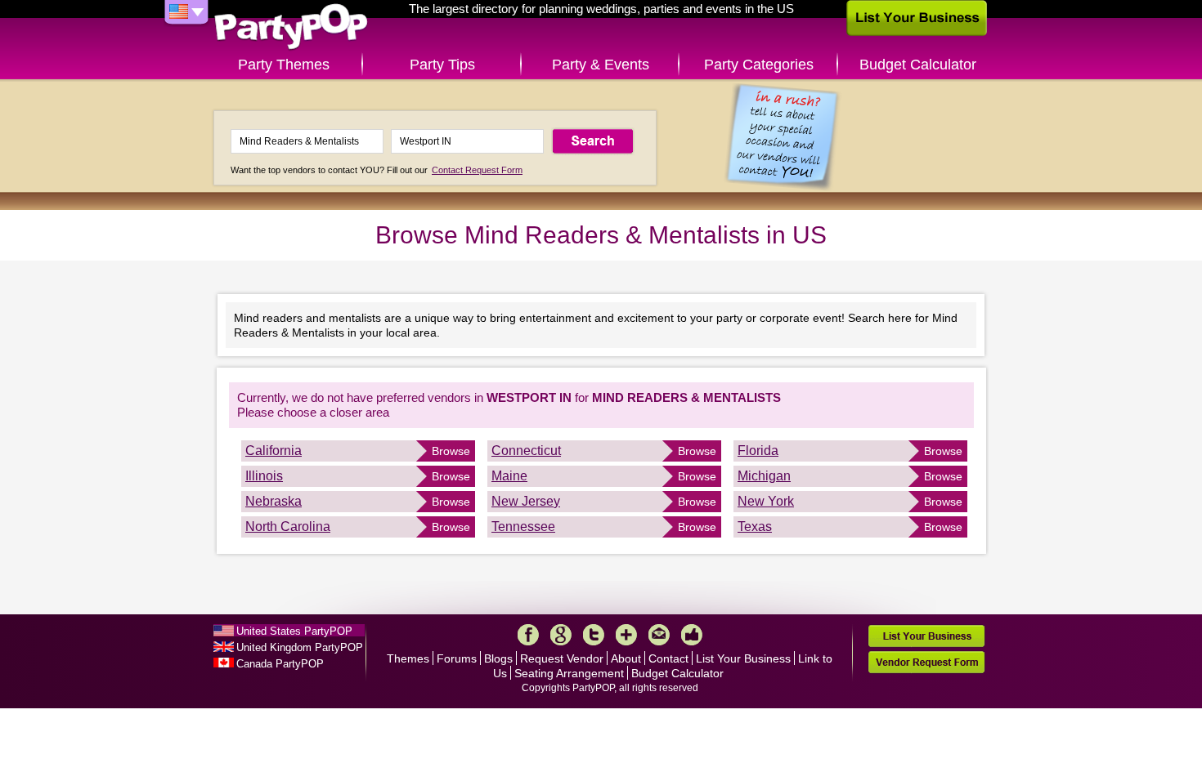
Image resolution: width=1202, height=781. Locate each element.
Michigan (764, 476)
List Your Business (743, 658)
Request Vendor (561, 658)
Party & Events (600, 64)
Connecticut (526, 450)
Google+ (561, 634)
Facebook (528, 634)
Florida (758, 450)
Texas (755, 526)
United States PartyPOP (294, 631)
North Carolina (287, 526)
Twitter (593, 634)
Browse (451, 450)
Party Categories (759, 64)
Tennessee (523, 526)
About (626, 658)
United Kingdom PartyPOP (299, 647)
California (273, 450)
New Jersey (525, 501)
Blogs (498, 658)
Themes (408, 658)
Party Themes (284, 64)
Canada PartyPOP (280, 664)
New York (766, 501)
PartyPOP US (291, 27)
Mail (659, 634)
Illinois (264, 476)
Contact (668, 658)
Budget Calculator (917, 64)
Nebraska (273, 501)
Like (691, 634)
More (626, 634)
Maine (509, 476)
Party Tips (442, 64)
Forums (457, 658)
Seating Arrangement (569, 673)
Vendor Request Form (926, 662)
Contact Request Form (477, 170)
